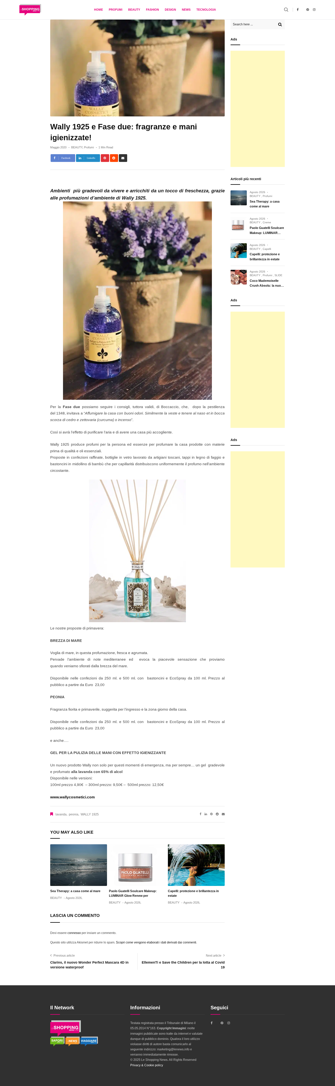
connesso (74, 933)
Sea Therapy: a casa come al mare (75, 891)
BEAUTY (134, 9)
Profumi (115, 9)
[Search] (286, 9)
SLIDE (278, 275)
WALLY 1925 (90, 814)
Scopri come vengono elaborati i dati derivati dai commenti (156, 942)
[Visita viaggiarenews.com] (89, 1041)
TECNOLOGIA (206, 9)
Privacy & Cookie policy (146, 1065)
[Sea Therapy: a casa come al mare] (239, 197)
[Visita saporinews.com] (57, 1041)
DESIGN (170, 9)
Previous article (64, 955)
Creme (267, 222)
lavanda (60, 814)
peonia (73, 814)
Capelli (267, 248)
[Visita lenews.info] (72, 1041)
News (186, 9)
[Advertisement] (258, 109)
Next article (213, 955)
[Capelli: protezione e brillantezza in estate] (239, 250)
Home (98, 9)
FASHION (152, 9)
